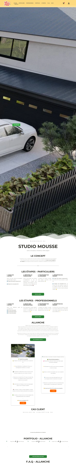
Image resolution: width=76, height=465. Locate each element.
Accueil (15, 3)
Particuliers (22, 3)
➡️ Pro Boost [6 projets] (11, 311)
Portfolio (37, 3)
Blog (52, 3)
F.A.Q (48, 3)
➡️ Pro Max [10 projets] (11, 313)
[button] (7, 446)
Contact (16, 4)
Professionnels (29, 3)
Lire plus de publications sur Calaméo (38, 432)
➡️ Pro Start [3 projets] (11, 310)
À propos (44, 3)
